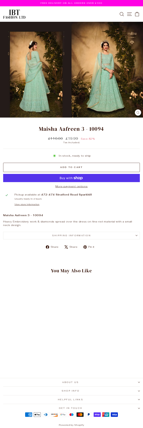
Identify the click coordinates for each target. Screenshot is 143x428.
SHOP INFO (71, 390)
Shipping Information (71, 235)
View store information (27, 204)
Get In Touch (70, 408)
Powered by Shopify (71, 425)
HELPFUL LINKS (70, 399)
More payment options (71, 186)
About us (70, 382)
